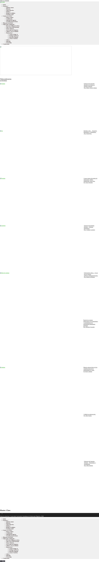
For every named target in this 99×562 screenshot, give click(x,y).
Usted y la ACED (7, 16)
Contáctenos (6, 44)
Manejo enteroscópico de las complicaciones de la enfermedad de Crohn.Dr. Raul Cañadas (90, 369)
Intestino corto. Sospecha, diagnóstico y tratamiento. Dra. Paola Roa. (90, 132)
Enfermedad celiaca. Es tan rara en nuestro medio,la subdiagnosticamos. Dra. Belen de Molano (91, 275)
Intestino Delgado (13, 37)
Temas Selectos (10, 28)
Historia (8, 9)
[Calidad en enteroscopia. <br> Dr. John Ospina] (42, 437)
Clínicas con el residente (12, 31)
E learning (8, 42)
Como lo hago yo (13, 34)
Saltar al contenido (4, 0)
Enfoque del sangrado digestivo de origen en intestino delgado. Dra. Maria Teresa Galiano (90, 86)
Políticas (8, 11)
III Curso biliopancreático (12, 25)
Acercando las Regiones (12, 30)
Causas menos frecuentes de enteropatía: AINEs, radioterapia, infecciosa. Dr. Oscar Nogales (90, 180)
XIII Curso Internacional (12, 27)
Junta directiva (10, 10)
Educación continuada (8, 24)
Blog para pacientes (8, 23)
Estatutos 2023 (10, 14)
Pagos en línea (9, 17)
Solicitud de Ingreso (11, 20)
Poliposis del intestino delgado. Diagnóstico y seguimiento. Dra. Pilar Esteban (90, 463)
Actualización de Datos (12, 21)
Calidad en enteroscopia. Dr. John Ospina (90, 415)
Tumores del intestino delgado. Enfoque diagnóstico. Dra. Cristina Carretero (89, 228)
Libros (8, 40)
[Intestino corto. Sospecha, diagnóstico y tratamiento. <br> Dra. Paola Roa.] (42, 154)
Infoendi (8, 41)
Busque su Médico (10, 13)
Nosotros (5, 6)
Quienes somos (10, 7)
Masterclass (9, 33)
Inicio (4, 4)
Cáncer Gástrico (13, 38)
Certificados (9, 18)
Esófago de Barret (14, 35)
